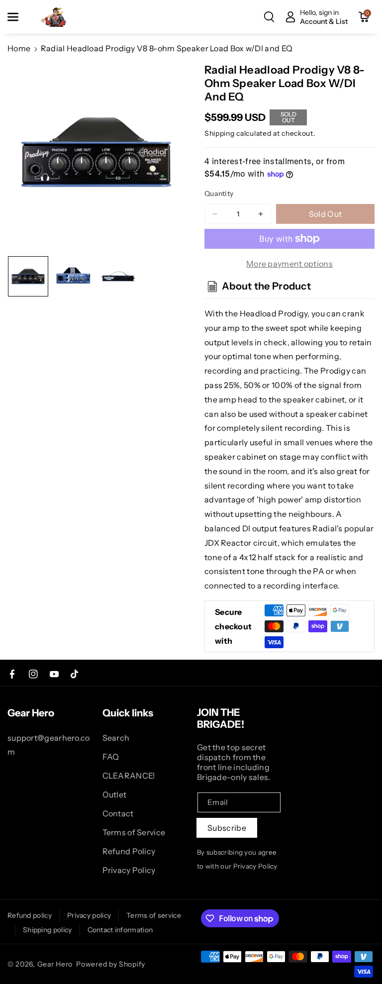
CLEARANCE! (128, 776)
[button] (18, 17)
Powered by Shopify (110, 964)
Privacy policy (89, 915)
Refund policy (29, 915)
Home (18, 48)
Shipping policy (47, 929)
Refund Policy (129, 851)
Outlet (114, 794)
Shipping (219, 133)
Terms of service (153, 915)
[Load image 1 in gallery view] (28, 276)
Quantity (218, 193)
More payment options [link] (289, 264)
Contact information (120, 929)
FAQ (110, 757)
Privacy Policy (129, 870)
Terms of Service (134, 832)
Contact (118, 813)
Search (116, 738)
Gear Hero (55, 964)
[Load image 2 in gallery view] (73, 276)
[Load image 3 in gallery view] (118, 276)
